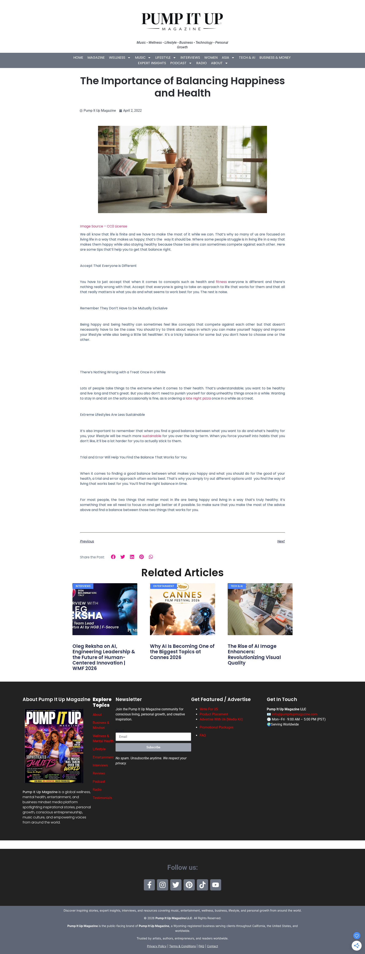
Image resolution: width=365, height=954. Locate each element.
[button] (113, 556)
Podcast (178, 63)
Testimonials (102, 798)
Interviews (190, 57)
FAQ (203, 735)
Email (120, 730)
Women (211, 57)
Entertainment (103, 757)
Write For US (209, 709)
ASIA (225, 57)
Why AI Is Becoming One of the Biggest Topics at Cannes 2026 (182, 652)
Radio (201, 63)
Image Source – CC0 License (103, 226)
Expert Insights (152, 63)
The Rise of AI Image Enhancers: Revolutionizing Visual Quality (254, 654)
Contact (212, 946)
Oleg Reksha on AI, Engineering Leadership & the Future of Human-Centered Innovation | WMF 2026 (103, 657)
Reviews (99, 773)
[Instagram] (162, 884)
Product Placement (214, 714)
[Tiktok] (202, 884)
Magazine (96, 57)
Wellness (117, 57)
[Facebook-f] (149, 884)
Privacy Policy (156, 946)
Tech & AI (247, 57)
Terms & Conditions (182, 946)
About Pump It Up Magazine (56, 699)
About (217, 63)
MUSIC (140, 57)
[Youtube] (215, 884)
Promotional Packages (216, 727)
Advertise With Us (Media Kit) (221, 719)
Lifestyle (163, 57)
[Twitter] (175, 884)
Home (78, 57)
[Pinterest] (189, 884)
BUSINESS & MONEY (275, 57)
